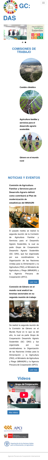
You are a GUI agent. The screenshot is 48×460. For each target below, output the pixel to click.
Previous (7, 31)
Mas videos (13, 412)
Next (41, 31)
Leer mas (33, 282)
